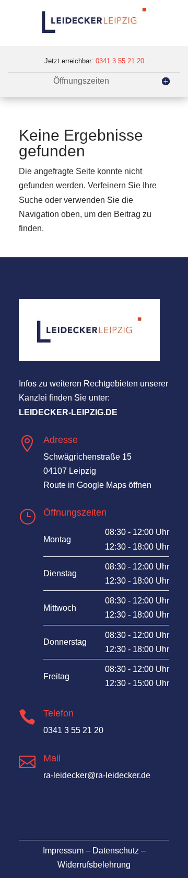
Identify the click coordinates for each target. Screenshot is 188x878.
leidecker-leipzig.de (68, 412)
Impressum (63, 850)
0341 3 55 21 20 (120, 61)
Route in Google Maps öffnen (97, 485)
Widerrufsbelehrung (94, 864)
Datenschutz (115, 850)
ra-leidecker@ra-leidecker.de (96, 775)
